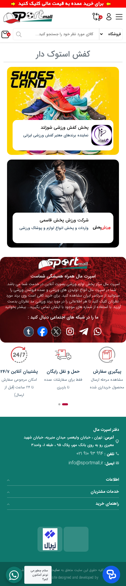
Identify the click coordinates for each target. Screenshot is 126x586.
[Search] (18, 34)
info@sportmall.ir (86, 463)
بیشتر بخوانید (15, 307)
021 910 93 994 (89, 453)
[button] (65, 404)
